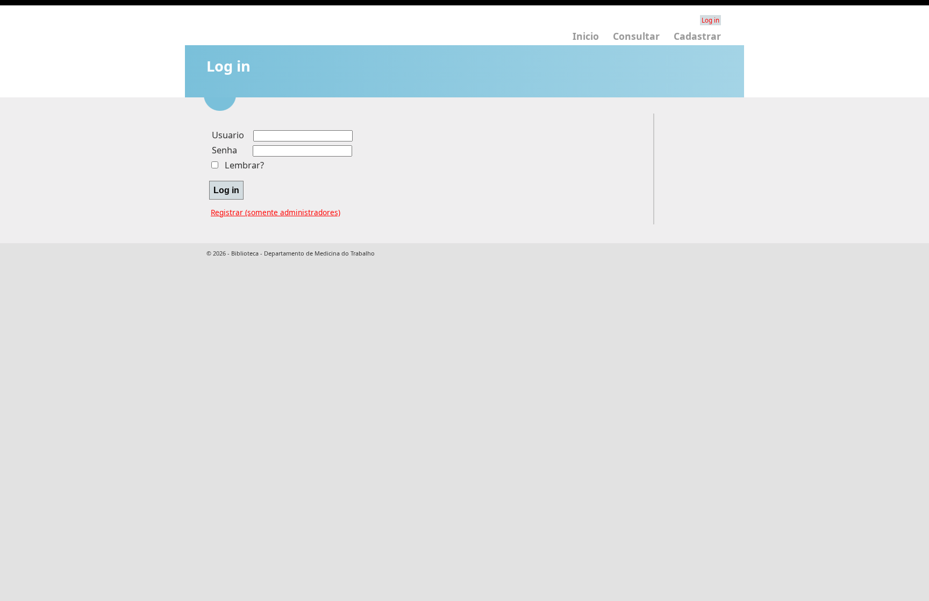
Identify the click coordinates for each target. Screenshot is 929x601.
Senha (224, 150)
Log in (710, 20)
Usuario (228, 135)
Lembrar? (244, 165)
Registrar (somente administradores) (275, 212)
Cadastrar (697, 36)
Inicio (586, 36)
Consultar (636, 36)
